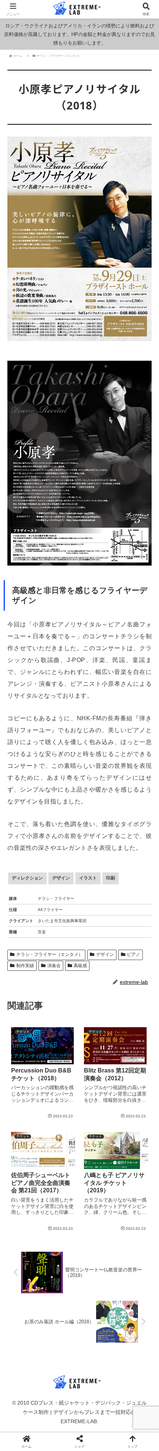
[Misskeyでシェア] (132, 1150)
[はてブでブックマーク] (132, 1161)
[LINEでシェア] (26, 1171)
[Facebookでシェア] (26, 1161)
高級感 (80, 965)
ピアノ (133, 954)
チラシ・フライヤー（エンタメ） (49, 954)
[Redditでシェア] (97, 1161)
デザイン (105, 954)
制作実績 (25, 965)
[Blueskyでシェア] (97, 1150)
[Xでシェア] (26, 1150)
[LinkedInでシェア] (97, 1171)
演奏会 (54, 965)
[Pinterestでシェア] (62, 1171)
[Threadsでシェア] (62, 1161)
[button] (143, 1026)
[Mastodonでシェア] (62, 1150)
